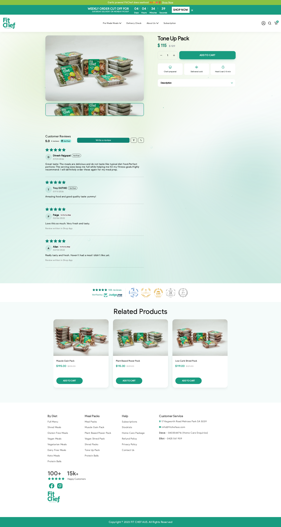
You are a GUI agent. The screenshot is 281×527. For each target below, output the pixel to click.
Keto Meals (54, 455)
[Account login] (263, 23)
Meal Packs (91, 421)
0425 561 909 (174, 438)
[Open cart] (276, 23)
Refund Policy (129, 438)
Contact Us (128, 450)
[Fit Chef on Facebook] (51, 485)
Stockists (127, 427)
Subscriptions (129, 421)
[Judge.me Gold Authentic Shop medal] (146, 292)
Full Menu (53, 421)
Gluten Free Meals (58, 433)
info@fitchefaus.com (173, 427)
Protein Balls (54, 461)
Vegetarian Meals (57, 444)
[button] (270, 23)
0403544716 (175, 432)
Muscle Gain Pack (94, 427)
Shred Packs (91, 444)
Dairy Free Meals (57, 450)
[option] (140, 2)
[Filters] (134, 140)
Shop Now (180, 9)
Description (166, 83)
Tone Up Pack (92, 450)
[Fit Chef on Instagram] (59, 485)
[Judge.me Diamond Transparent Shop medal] (133, 292)
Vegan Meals (54, 438)
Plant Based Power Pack (98, 433)
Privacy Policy (129, 444)
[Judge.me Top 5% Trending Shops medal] (183, 292)
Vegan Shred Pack (95, 438)
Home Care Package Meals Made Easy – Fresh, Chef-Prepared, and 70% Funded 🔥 (140, 2)
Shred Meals (54, 427)
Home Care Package (133, 433)
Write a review (103, 140)
